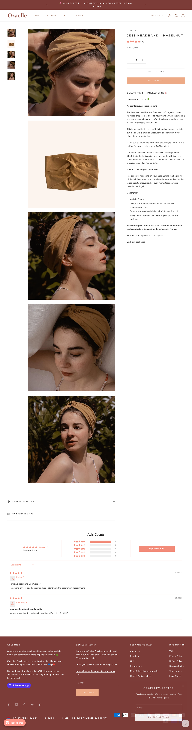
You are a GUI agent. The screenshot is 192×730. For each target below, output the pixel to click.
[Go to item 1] (11, 33)
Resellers (134, 656)
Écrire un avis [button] (156, 548)
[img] (16, 573)
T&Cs (171, 651)
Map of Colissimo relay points (144, 671)
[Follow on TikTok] (39, 704)
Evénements (136, 666)
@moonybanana (142, 235)
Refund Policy (175, 661)
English (155, 16)
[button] (133, 41)
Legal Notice (175, 676)
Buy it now (155, 80)
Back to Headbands (136, 242)
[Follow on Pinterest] (24, 704)
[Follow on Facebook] (8, 704)
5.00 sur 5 (43, 547)
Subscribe (87, 692)
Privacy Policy (175, 656)
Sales (79, 16)
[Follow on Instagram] (16, 704)
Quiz (132, 661)
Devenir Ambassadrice (140, 676)
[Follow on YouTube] (32, 704)
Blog (67, 16)
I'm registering (158, 717)
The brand (52, 16)
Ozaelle (132, 31)
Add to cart (155, 71)
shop (36, 16)
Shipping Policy (176, 666)
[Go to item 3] (11, 54)
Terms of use (175, 671)
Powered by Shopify (95, 718)
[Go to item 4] (11, 65)
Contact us (135, 651)
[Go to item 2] (11, 43)
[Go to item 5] (11, 76)
